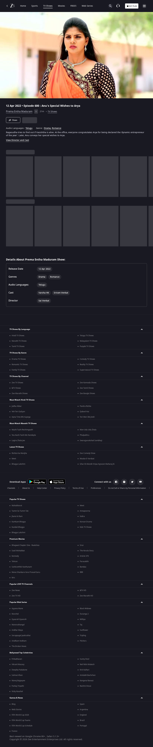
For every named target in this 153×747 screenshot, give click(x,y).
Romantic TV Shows (20, 364)
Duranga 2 (84, 614)
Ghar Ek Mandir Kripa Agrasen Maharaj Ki (97, 464)
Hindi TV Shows (18, 335)
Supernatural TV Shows (89, 370)
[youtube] (140, 482)
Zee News (16, 590)
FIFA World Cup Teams (21, 720)
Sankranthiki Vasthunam (22, 566)
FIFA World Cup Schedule (22, 725)
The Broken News (19, 646)
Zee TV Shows (17, 382)
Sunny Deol (84, 659)
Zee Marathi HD (86, 595)
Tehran (14, 561)
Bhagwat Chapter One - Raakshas (25, 545)
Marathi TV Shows (19, 341)
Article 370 (84, 556)
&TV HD (83, 590)
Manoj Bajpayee (18, 680)
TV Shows (48, 6)
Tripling (83, 635)
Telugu (29, 128)
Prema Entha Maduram (19, 111)
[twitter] (132, 482)
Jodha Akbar (17, 406)
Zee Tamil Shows (87, 388)
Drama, (47, 128)
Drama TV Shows (19, 359)
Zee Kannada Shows (88, 382)
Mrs (13, 577)
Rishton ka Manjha (19, 453)
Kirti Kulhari (84, 669)
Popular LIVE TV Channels (21, 584)
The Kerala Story (87, 550)
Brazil (82, 720)
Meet (14, 458)
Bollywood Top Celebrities (21, 653)
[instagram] (124, 482)
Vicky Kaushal (17, 691)
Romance (56, 128)
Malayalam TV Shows (88, 341)
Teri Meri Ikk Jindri (87, 417)
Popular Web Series (18, 602)
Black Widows (85, 608)
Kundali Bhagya (18, 527)
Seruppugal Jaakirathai (21, 635)
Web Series (87, 6)
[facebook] (116, 482)
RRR (81, 572)
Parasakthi (84, 561)
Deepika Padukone (19, 669)
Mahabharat (17, 505)
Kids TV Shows (86, 527)
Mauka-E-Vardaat (87, 458)
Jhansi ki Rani (17, 516)
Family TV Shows (18, 370)
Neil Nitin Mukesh (87, 664)
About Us (26, 488)
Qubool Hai (84, 411)
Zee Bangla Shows (87, 393)
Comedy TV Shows (87, 359)
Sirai (82, 545)
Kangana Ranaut (86, 680)
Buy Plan (133, 6)
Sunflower (84, 630)
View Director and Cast (17, 140)
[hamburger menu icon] (144, 6)
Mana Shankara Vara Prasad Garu (26, 572)
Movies (61, 6)
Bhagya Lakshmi (18, 464)
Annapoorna (85, 511)
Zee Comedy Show (87, 453)
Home (23, 6)
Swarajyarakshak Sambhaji (91, 440)
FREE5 (73, 6)
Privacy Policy (59, 488)
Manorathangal (18, 624)
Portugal (83, 725)
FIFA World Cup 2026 (20, 715)
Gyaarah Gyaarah (19, 619)
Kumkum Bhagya (19, 521)
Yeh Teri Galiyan (18, 411)
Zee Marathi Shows (20, 393)
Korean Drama (86, 521)
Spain (82, 704)
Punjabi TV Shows (87, 346)
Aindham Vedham (19, 641)
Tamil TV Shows (18, 346)
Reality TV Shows (87, 364)
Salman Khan (17, 675)
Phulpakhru (84, 435)
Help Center (42, 488)
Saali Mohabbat (18, 550)
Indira (82, 516)
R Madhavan (17, 659)
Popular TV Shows (17, 499)
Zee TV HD (16, 595)
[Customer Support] (118, 6)
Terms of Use (78, 488)
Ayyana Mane (17, 608)
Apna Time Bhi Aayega (21, 417)
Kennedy (15, 556)
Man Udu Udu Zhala (88, 429)
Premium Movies (17, 539)
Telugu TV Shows (87, 335)
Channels (11, 488)
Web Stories (17, 709)
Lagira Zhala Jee (18, 440)
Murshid (15, 614)
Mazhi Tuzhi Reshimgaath (22, 429)
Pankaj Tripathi (18, 686)
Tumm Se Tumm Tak (20, 511)
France (14, 731)
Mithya (82, 619)
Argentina (84, 709)
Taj (81, 624)
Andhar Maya (17, 630)
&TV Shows (16, 388)
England (83, 715)
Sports (34, 6)
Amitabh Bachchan (87, 675)
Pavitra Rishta (85, 406)
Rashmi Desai (85, 686)
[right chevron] (9, 176)
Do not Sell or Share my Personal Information (127, 488)
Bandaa (83, 566)
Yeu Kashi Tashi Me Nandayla (24, 435)
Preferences (96, 488)
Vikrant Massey (18, 664)
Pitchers (83, 641)
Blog (13, 704)
